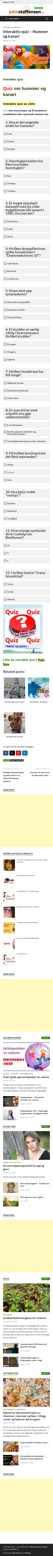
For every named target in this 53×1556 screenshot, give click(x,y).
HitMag (28, 1553)
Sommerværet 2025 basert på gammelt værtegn (33, 1345)
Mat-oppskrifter (9, 1409)
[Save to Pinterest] (18, 753)
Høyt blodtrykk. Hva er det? (25, 875)
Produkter (21, 1409)
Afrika (10, 465)
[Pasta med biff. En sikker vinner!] (10, 1443)
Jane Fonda (12, 263)
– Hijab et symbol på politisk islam (27, 922)
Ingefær (11, 359)
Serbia (10, 592)
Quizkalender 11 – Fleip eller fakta (28, 891)
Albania (11, 599)
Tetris (10, 236)
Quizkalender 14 (22, 954)
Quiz (13, 760)
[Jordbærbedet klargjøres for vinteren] (26, 1298)
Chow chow (12, 398)
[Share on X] (12, 753)
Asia (9, 480)
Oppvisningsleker (26, 1074)
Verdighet (12, 518)
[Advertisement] (26, 821)
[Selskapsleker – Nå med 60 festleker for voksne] (10, 1097)
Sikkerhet (12, 511)
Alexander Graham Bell (18, 302)
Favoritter (7, 1162)
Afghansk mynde (15, 383)
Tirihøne (11, 191)
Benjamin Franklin (16, 310)
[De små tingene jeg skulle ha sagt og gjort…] (26, 1146)
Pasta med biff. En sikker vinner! (34, 1442)
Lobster (11, 141)
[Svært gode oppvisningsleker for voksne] (26, 1057)
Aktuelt (6, 1074)
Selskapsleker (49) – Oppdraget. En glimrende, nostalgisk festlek (34, 1112)
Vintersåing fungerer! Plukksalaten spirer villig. (31, 1359)
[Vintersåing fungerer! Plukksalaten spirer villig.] (10, 1358)
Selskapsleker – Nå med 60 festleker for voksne (32, 1098)
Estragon (11, 344)
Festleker (14, 1074)
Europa (10, 472)
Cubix (10, 229)
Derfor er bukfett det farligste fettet (28, 938)
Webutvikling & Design (38, 1547)
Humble (11, 149)
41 (8, 545)
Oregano (11, 352)
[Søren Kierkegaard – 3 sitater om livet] (10, 1183)
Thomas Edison (14, 317)
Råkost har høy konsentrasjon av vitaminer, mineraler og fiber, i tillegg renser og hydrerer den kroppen (24, 1416)
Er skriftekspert (15, 425)
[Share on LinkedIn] (25, 753)
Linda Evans (13, 279)
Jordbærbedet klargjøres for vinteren (24, 1317)
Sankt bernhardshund (17, 390)
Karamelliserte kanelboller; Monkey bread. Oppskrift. (32, 1457)
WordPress (17, 1553)
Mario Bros (12, 221)
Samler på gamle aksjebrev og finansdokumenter (21, 433)
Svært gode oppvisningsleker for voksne (26, 1076)
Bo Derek (11, 271)
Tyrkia (10, 584)
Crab (9, 134)
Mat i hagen (7, 1315)
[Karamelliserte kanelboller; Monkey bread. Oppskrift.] (10, 1456)
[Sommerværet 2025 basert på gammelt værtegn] (10, 1344)
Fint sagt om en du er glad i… (32, 1197)
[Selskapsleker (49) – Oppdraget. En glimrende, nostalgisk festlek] (10, 1111)
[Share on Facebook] (6, 753)
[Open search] (47, 19)
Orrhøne (11, 183)
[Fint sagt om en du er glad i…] (10, 1197)
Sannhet (11, 503)
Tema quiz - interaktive (12, 27)
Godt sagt (17, 1162)
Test (5, 110)
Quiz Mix (19, 760)
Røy (9, 176)
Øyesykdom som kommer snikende (28, 907)
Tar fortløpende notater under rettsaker (26, 441)
